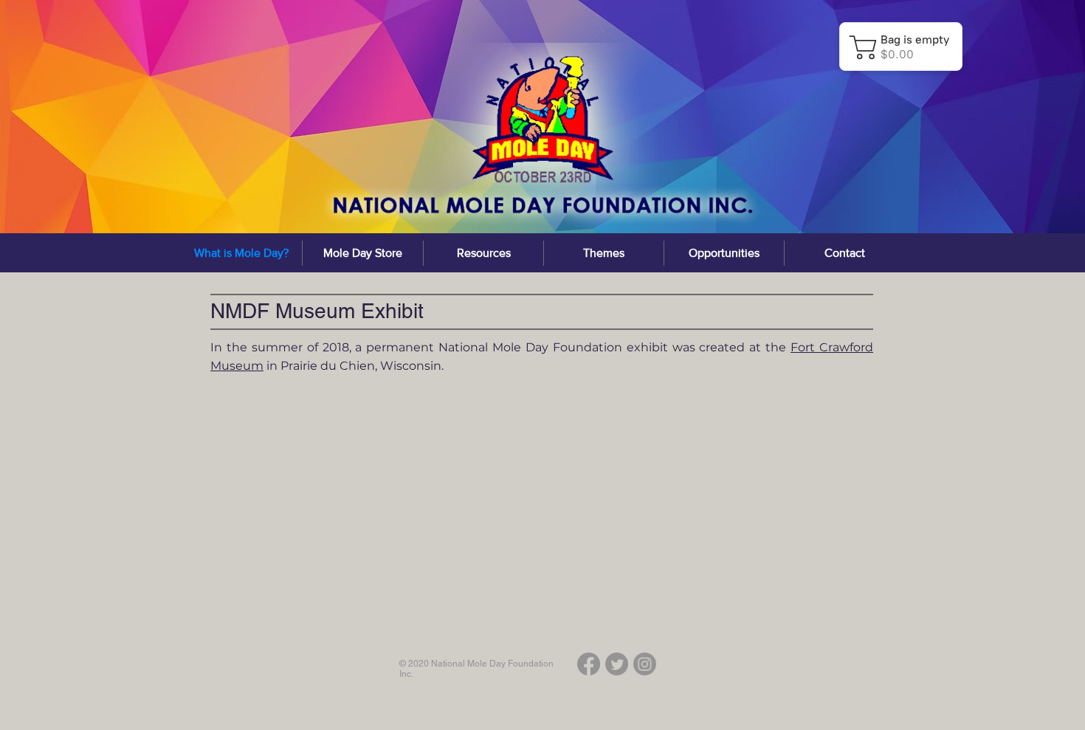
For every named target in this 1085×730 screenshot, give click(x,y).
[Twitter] (616, 663)
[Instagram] (644, 663)
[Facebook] (588, 663)
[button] (483, 253)
